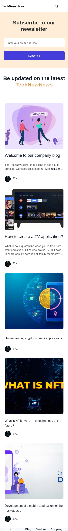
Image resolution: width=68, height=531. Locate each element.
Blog (28, 529)
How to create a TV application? (34, 236)
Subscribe (34, 55)
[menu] (62, 6)
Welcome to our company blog (32, 155)
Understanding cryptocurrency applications (33, 338)
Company (56, 529)
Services (41, 529)
